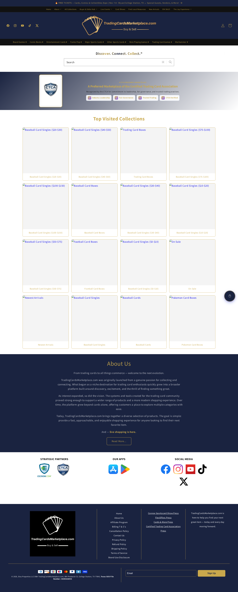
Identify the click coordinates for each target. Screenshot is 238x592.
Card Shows (120, 9)
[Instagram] (178, 469)
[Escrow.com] (44, 470)
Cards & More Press (163, 522)
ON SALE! (166, 9)
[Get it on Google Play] (125, 469)
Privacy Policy (119, 539)
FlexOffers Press (163, 517)
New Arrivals (154, 9)
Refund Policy (119, 544)
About (56, 9)
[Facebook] (166, 469)
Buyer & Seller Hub (87, 9)
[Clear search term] (163, 62)
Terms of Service (119, 553)
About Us (119, 517)
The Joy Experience (182, 9)
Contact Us (119, 535)
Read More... (119, 441)
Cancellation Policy (119, 531)
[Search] (170, 62)
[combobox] (119, 62)
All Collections (70, 9)
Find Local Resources (137, 9)
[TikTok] (202, 469)
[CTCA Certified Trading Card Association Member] (63, 470)
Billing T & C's (119, 526)
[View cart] (229, 296)
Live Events (105, 9)
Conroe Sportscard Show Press (163, 513)
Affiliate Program (119, 522)
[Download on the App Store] (113, 469)
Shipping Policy (119, 548)
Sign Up (211, 573)
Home (48, 9)
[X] (184, 481)
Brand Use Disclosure (119, 557)
